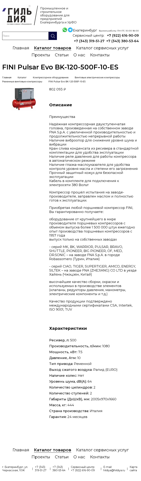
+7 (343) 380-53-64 (122, 41)
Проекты (40, 55)
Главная (20, 48)
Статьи (62, 55)
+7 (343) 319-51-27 (89, 41)
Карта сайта (133, 468)
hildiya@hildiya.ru (114, 470)
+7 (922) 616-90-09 (123, 36)
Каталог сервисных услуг (102, 48)
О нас (79, 55)
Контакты (100, 55)
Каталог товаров (52, 48)
